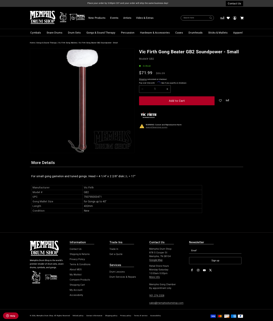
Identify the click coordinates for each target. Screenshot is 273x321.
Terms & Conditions (80, 264)
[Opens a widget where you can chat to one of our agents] (10, 316)
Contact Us (76, 249)
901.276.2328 (156, 295)
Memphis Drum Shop (45, 316)
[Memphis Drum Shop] (63, 18)
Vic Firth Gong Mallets (67, 43)
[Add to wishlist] (228, 18)
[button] (146, 18)
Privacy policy (125, 316)
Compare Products (80, 279)
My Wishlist (76, 274)
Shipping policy (111, 316)
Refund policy (78, 316)
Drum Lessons (117, 271)
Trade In (113, 249)
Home (32, 43)
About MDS (76, 269)
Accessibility (76, 295)
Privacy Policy (77, 259)
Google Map (156, 260)
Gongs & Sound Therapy (46, 43)
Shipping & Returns (80, 254)
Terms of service (140, 316)
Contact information (94, 316)
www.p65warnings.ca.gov (156, 127)
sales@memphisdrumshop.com (166, 303)
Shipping (143, 79)
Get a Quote (116, 254)
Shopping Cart (77, 284)
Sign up (215, 260)
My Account (76, 290)
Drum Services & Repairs (122, 277)
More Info (154, 277)
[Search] (211, 18)
